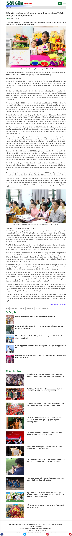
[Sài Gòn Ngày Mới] (19, 3)
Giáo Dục (9, 7)
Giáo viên (30, 308)
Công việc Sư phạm (17, 308)
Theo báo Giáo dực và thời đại (56, 304)
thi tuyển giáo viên (42, 308)
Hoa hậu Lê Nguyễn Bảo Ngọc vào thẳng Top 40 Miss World (35, 316)
